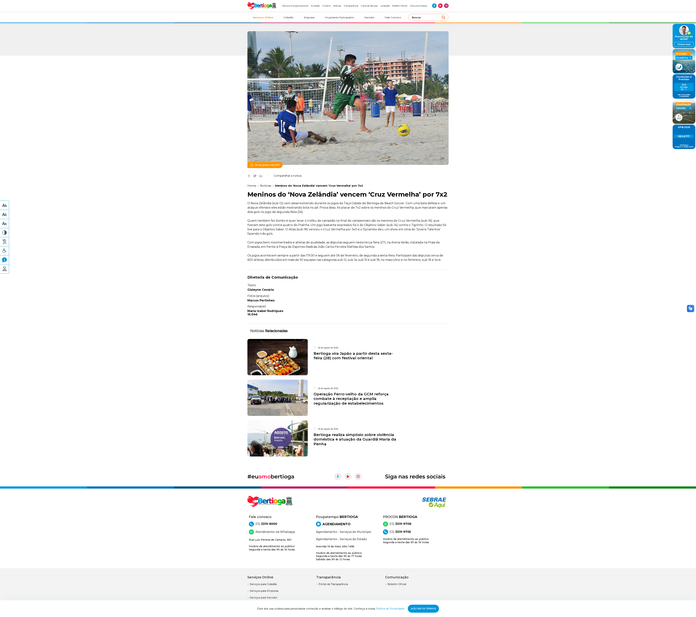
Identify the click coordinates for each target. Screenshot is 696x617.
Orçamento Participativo (339, 17)
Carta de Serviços (369, 6)
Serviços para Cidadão (263, 584)
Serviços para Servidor (263, 597)
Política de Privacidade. (390, 608)
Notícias (337, 6)
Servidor (369, 17)
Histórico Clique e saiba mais (684, 146)
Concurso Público (418, 6)
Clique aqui (684, 44)
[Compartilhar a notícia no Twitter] (255, 176)
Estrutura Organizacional (295, 6)
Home (251, 185)
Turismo (326, 6)
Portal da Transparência (333, 584)
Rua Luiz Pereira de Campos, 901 (272, 544)
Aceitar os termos (423, 608)
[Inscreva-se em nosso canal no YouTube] (440, 5)
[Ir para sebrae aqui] (425, 502)
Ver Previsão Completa (684, 95)
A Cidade (315, 6)
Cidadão (288, 17)
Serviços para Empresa (264, 591)
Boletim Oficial (399, 6)
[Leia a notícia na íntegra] (348, 357)
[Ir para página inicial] (261, 5)
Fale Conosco (393, 17)
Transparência (351, 6)
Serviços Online (263, 17)
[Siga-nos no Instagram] (446, 5)
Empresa (309, 17)
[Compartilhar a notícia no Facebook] (248, 176)
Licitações (385, 6)
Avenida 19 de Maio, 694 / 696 (339, 553)
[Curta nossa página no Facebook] (434, 5)
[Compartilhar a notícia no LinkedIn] (260, 176)
